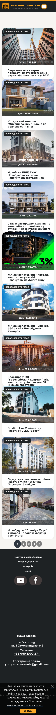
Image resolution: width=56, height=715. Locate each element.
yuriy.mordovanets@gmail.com (27, 664)
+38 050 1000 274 (27, 653)
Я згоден (28, 711)
